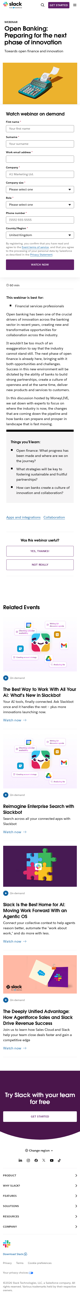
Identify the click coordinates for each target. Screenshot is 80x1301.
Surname (12, 137)
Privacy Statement (41, 254)
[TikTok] (59, 1161)
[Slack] (12, 5)
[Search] (42, 5)
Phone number (16, 213)
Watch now (40, 264)
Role (9, 198)
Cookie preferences (40, 1263)
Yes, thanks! (40, 551)
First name (13, 121)
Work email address (19, 152)
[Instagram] (28, 1161)
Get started (59, 5)
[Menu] (74, 5)
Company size (15, 182)
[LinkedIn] (20, 1161)
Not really (40, 564)
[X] (44, 1161)
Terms (19, 1263)
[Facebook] (36, 1161)
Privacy (7, 1263)
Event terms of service (35, 247)
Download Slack (13, 1254)
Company (13, 167)
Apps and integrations (23, 517)
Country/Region (17, 228)
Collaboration (54, 517)
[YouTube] (51, 1161)
